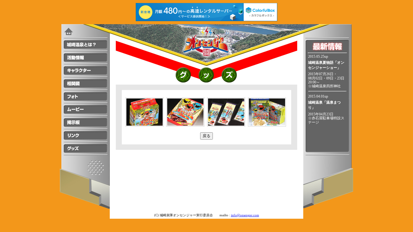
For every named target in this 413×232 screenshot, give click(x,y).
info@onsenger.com (245, 215)
